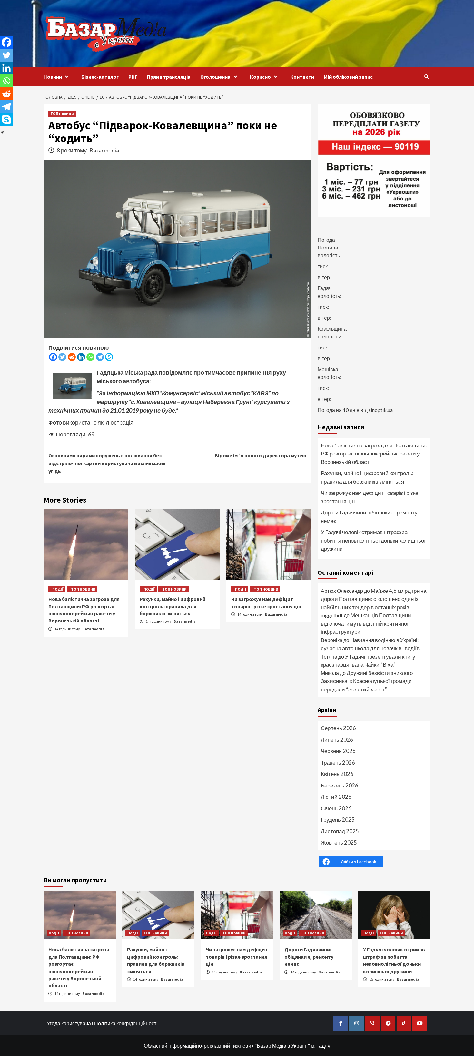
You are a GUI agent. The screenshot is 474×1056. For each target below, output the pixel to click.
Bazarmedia (104, 150)
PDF (132, 76)
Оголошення (215, 76)
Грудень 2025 (338, 819)
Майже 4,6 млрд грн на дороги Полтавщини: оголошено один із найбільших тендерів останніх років (373, 599)
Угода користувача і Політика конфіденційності (102, 1023)
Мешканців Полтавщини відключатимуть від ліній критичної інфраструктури (366, 623)
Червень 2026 (338, 751)
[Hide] (2, 132)
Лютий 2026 (336, 796)
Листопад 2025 (340, 831)
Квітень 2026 (337, 773)
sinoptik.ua (381, 410)
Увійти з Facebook (358, 861)
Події (58, 589)
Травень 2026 (338, 762)
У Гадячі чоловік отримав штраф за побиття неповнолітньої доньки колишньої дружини (373, 540)
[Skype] (109, 357)
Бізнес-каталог (100, 76)
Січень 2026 (336, 808)
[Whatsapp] (90, 357)
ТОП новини (62, 113)
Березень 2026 (339, 785)
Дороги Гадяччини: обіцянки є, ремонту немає (369, 516)
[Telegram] (100, 357)
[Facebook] (53, 357)
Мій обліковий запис (348, 76)
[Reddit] (72, 357)
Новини (53, 76)
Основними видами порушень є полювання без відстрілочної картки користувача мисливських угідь (106, 463)
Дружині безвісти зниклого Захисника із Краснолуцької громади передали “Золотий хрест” (367, 681)
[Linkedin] (81, 357)
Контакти (302, 76)
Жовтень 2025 (339, 842)
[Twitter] (62, 357)
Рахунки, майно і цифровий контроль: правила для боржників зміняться (172, 606)
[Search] (426, 77)
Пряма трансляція (169, 76)
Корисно (260, 76)
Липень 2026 (337, 739)
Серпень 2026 (338, 728)
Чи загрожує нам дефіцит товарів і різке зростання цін (369, 496)
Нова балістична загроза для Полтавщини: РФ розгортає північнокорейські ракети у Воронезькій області (374, 453)
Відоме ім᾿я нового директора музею (260, 455)
